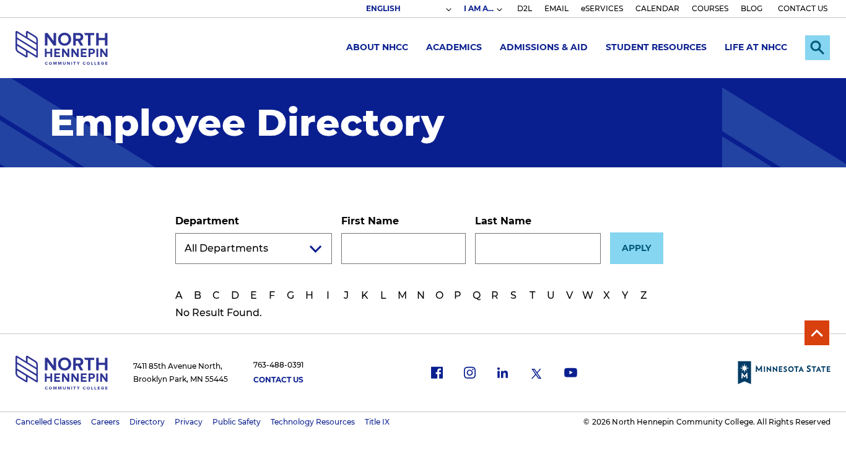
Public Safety (236, 421)
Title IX (377, 421)
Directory (147, 421)
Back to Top (817, 332)
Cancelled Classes (48, 421)
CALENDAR (657, 8)
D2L (524, 8)
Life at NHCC (756, 47)
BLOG (751, 8)
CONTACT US (802, 8)
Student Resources (656, 47)
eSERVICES (602, 8)
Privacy (189, 421)
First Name (370, 221)
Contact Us (278, 379)
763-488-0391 (278, 364)
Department (207, 221)
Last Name (503, 221)
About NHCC (377, 47)
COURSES (710, 8)
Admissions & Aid (544, 47)
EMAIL (556, 8)
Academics (454, 47)
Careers (105, 421)
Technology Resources (313, 421)
